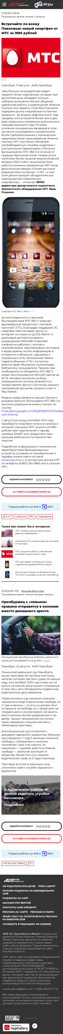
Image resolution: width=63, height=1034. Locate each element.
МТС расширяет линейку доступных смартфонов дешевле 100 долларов (33, 563)
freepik (46, 660)
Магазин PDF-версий (17, 902)
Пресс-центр (46, 886)
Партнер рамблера (30, 1018)
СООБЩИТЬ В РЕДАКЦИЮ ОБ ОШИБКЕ (27, 924)
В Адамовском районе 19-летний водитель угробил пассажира (27, 794)
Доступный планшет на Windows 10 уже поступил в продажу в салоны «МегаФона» (37, 573)
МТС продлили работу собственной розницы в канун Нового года (33, 552)
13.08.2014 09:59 (10, 13)
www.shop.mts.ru (12, 460)
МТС (3, 79)
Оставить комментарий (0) (31, 491)
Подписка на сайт (15, 898)
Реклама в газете (42, 911)
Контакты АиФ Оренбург (20, 907)
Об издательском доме (19, 886)
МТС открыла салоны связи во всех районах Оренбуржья (33, 532)
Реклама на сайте (15, 911)
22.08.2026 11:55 (10, 591)
